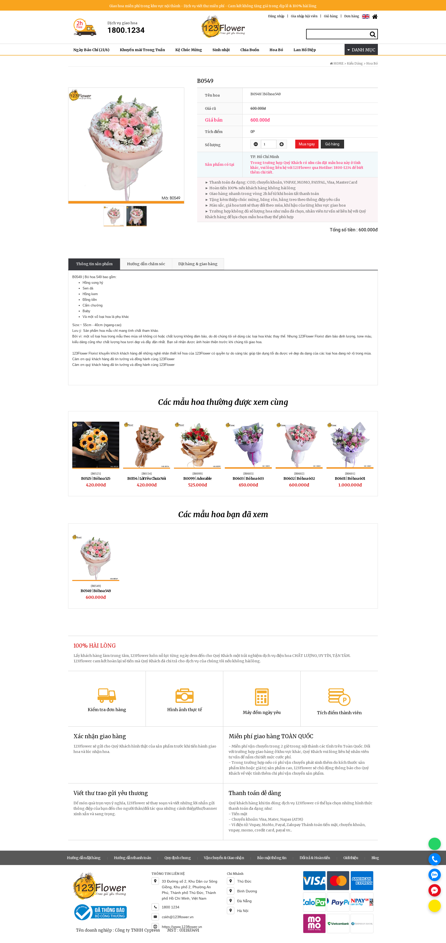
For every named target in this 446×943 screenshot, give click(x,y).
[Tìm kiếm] (373, 34)
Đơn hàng (351, 16)
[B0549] (96, 585)
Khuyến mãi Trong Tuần (142, 50)
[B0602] (299, 473)
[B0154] (147, 473)
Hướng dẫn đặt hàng (83, 857)
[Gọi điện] (434, 859)
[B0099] (198, 473)
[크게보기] (126, 145)
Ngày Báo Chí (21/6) (91, 50)
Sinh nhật (221, 50)
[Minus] (255, 144)
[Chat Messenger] (434, 890)
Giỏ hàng (331, 16)
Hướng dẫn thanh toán (132, 857)
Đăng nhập (276, 16)
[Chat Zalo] (434, 875)
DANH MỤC (362, 49)
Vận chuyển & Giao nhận (224, 857)
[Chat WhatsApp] (434, 844)
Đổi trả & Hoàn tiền (315, 857)
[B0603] (248, 473)
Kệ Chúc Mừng (188, 50)
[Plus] (281, 144)
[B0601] (350, 473)
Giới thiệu (350, 857)
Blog (375, 857)
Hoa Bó (276, 50)
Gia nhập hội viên (304, 16)
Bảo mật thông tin (271, 857)
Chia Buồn (249, 50)
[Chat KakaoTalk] (434, 906)
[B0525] (96, 473)
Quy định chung (177, 857)
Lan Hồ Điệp (304, 50)
